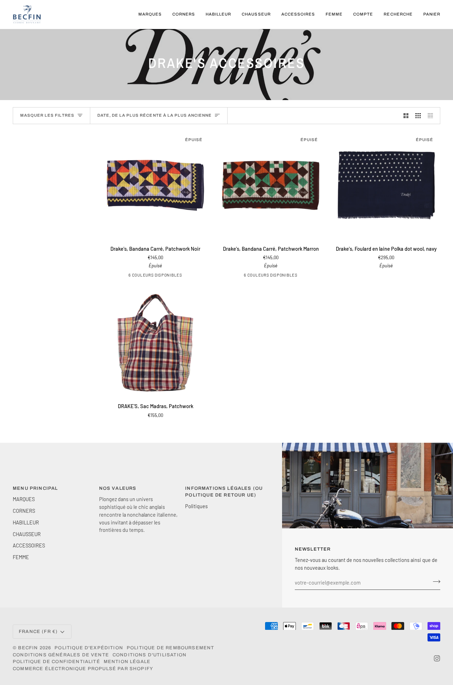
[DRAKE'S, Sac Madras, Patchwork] (155, 343)
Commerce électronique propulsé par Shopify (83, 668)
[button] (150, 14)
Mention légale (127, 661)
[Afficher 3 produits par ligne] (418, 116)
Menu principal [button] (35, 488)
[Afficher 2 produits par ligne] (406, 116)
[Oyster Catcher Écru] (150, 276)
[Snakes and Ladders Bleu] (139, 276)
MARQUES (24, 499)
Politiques (196, 506)
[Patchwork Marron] (288, 276)
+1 (181, 276)
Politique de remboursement (170, 647)
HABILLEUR (26, 522)
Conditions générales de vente (61, 654)
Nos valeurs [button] (118, 488)
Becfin (28, 647)
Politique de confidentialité (56, 661)
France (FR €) (38, 631)
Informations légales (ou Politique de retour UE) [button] (224, 492)
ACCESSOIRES (29, 545)
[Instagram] (437, 658)
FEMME (21, 557)
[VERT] (128, 276)
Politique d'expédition (89, 647)
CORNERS (24, 510)
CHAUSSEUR (27, 534)
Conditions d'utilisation (150, 654)
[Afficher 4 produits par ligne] (432, 116)
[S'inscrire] (434, 581)
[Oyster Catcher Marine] (161, 276)
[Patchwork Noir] (172, 276)
